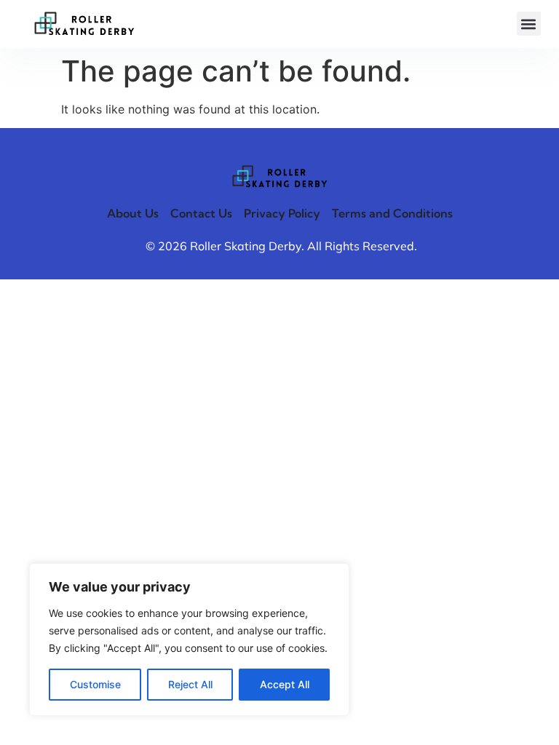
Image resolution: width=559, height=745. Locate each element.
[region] (189, 639)
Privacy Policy (282, 213)
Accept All (284, 684)
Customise (95, 684)
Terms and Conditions (392, 213)
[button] (529, 24)
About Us (133, 213)
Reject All (190, 684)
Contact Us (201, 213)
